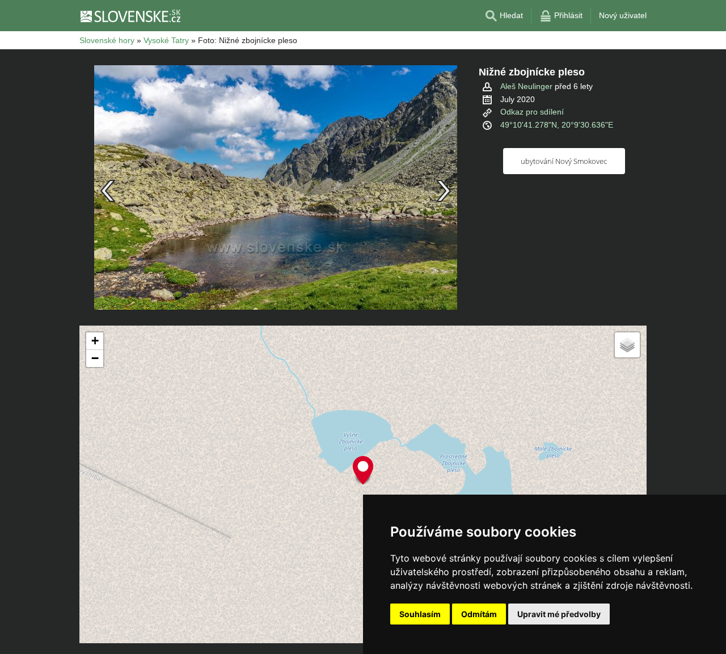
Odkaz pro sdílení (532, 111)
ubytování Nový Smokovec (564, 161)
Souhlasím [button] (420, 614)
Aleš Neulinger (526, 86)
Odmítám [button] (479, 614)
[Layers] (627, 344)
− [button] (95, 358)
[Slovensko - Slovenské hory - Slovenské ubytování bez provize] (129, 15)
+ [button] (95, 341)
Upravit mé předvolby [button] (559, 614)
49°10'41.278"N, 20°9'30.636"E (556, 124)
